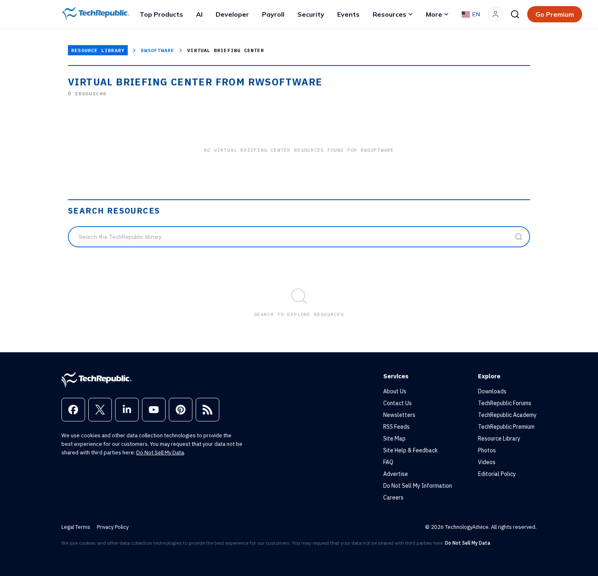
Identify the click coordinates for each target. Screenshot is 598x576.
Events (348, 14)
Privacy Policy (113, 527)
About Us (394, 391)
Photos (487, 450)
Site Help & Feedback (410, 450)
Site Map (394, 438)
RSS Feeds (396, 426)
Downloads (492, 391)
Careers (393, 497)
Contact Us (397, 403)
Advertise (395, 474)
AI (199, 14)
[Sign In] (495, 14)
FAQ (388, 462)
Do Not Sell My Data (160, 452)
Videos (486, 462)
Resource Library (97, 50)
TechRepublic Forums (504, 403)
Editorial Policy (497, 474)
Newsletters (399, 415)
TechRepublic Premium (506, 426)
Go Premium (554, 14)
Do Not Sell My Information (417, 485)
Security (310, 14)
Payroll (273, 14)
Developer (232, 14)
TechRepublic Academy (507, 415)
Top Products (161, 14)
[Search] (515, 14)
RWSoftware (157, 50)
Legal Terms (75, 527)
